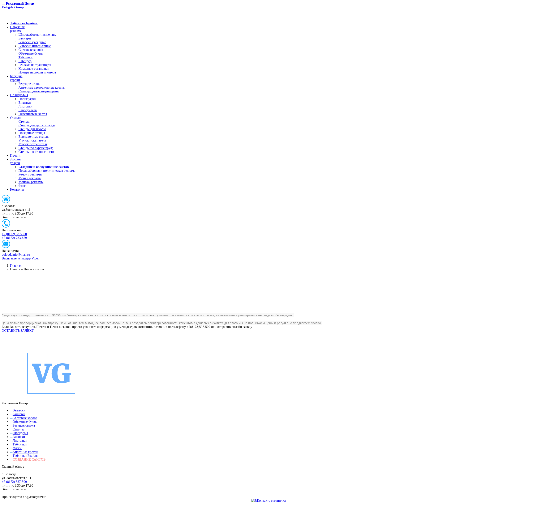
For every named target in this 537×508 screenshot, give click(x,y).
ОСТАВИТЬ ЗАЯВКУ (30, 16)
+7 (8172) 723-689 (14, 238)
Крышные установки (33, 68)
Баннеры (24, 38)
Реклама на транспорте (34, 65)
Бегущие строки (16, 78)
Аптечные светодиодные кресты (41, 87)
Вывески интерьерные (34, 46)
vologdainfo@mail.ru (16, 254)
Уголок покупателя (32, 140)
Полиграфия (19, 95)
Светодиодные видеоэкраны (38, 91)
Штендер (24, 61)
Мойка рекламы (29, 178)
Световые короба (30, 49)
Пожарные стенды (31, 133)
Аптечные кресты (25, 452)
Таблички (25, 57)
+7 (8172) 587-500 (14, 234)
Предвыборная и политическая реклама (46, 170)
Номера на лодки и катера (37, 72)
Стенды (15, 117)
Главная (15, 265)
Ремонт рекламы (30, 174)
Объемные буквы (30, 53)
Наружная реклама (17, 29)
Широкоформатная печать (37, 34)
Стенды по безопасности (36, 151)
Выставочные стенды (33, 136)
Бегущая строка (24, 425)
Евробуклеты (27, 110)
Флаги (22, 185)
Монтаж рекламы (30, 182)
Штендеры (20, 433)
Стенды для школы (32, 129)
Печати (15, 155)
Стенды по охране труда (35, 148)
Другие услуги (15, 161)
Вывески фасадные (32, 42)
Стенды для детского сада (36, 125)
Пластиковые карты (32, 114)
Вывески (19, 410)
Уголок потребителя (32, 144)
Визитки (24, 102)
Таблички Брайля (25, 455)
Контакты (17, 189)
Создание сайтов (29, 459)
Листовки (25, 106)
